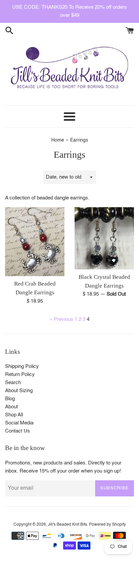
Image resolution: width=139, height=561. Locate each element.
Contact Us (17, 431)
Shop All (14, 414)
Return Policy (20, 374)
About (11, 406)
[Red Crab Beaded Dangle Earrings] (34, 241)
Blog (10, 398)
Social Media (19, 422)
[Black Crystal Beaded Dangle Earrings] (104, 238)
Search (13, 382)
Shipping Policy (22, 366)
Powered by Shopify (107, 525)
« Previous (61, 319)
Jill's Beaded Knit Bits (67, 525)
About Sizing (19, 390)
